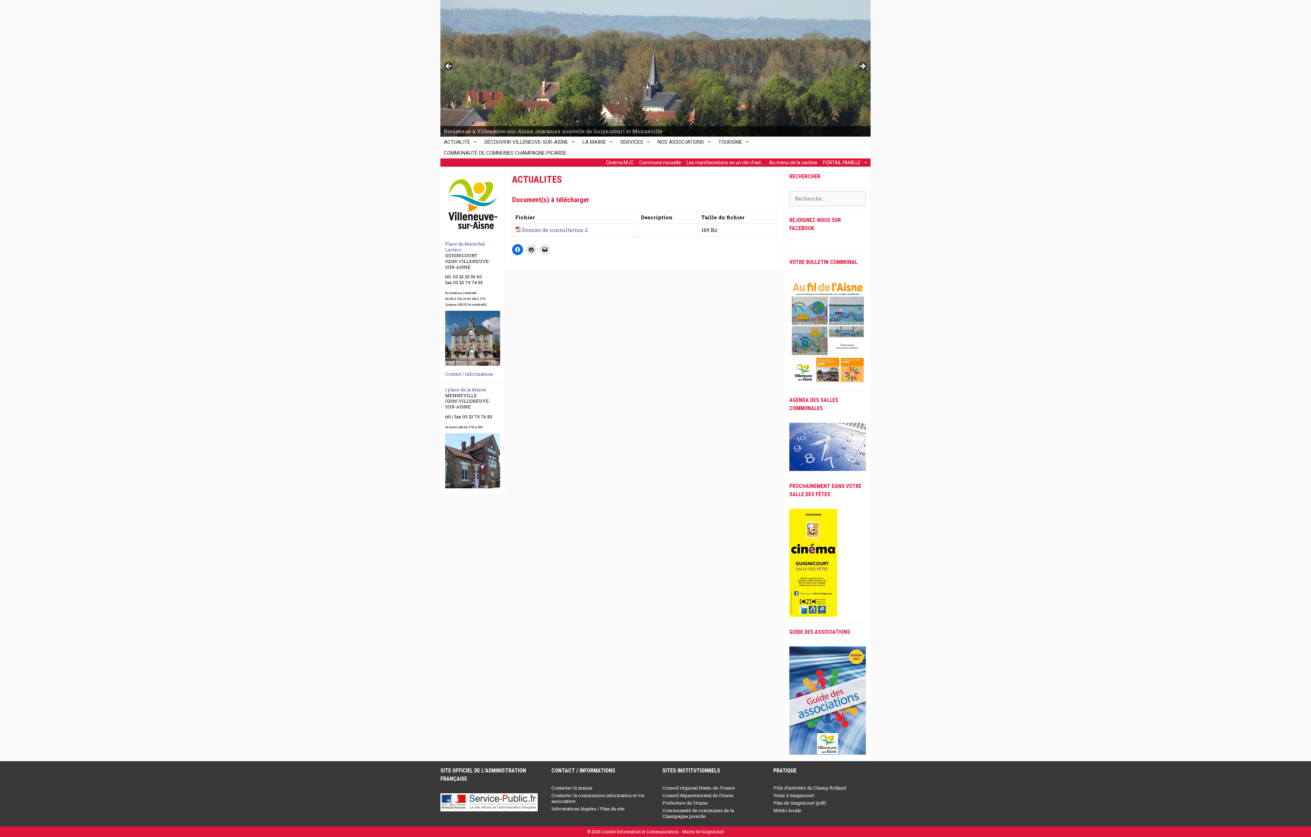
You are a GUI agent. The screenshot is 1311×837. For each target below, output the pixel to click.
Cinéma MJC (620, 162)
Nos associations (681, 142)
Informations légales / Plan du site (588, 809)
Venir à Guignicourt (793, 795)
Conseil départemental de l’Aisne (698, 795)
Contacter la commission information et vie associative (598, 798)
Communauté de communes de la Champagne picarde (698, 813)
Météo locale (787, 810)
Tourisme (730, 142)
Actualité (457, 142)
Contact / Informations (469, 374)
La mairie (594, 142)
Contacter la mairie (571, 788)
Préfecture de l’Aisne (685, 803)
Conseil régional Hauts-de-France (698, 788)
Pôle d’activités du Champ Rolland (809, 788)
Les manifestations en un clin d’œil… (725, 162)
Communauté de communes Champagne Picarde (505, 153)
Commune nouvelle (660, 162)
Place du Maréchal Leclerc (465, 247)
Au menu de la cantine (793, 162)
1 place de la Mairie (465, 390)
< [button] (449, 66)
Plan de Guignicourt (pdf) (799, 803)
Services (631, 142)
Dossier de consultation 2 (555, 229)
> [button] (862, 66)
